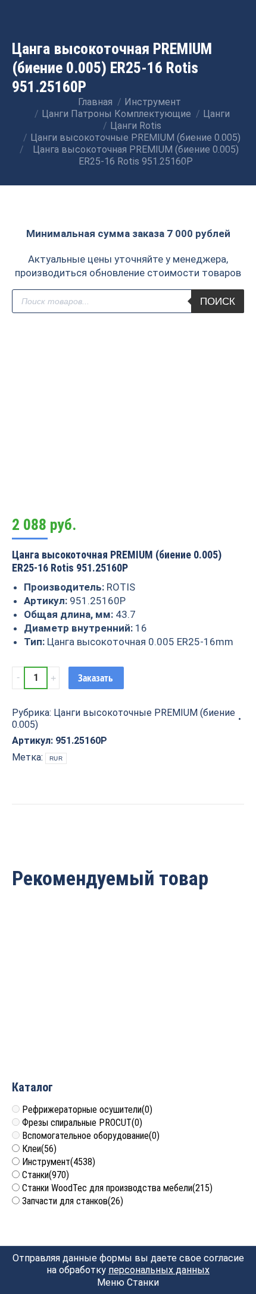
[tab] (128, 810)
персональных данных (159, 1270)
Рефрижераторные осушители (87, 1109)
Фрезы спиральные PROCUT (82, 1122)
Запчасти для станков (72, 1201)
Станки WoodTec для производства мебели (117, 1188)
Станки (45, 1175)
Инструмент (58, 1161)
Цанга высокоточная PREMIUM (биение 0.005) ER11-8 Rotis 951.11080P (68, 1002)
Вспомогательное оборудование (91, 1135)
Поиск (217, 301)
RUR (56, 758)
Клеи (39, 1148)
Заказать (95, 677)
